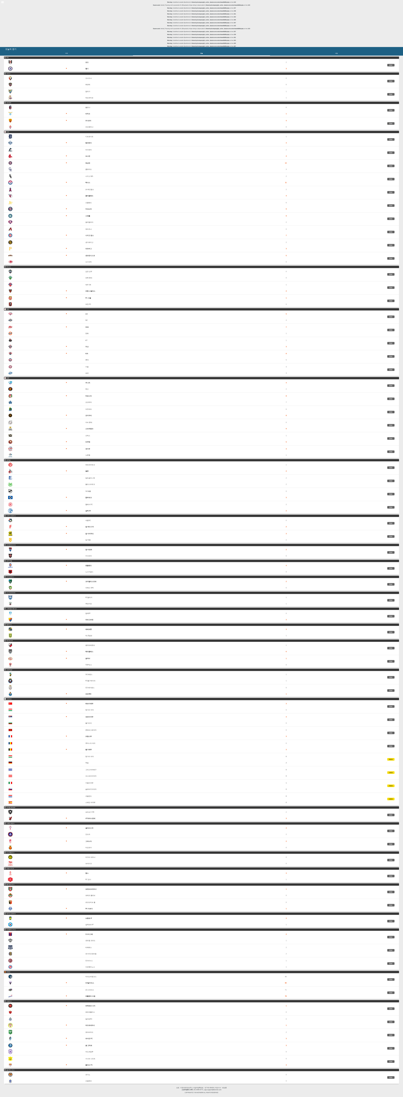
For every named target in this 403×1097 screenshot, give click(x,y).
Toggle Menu (2, 2)
